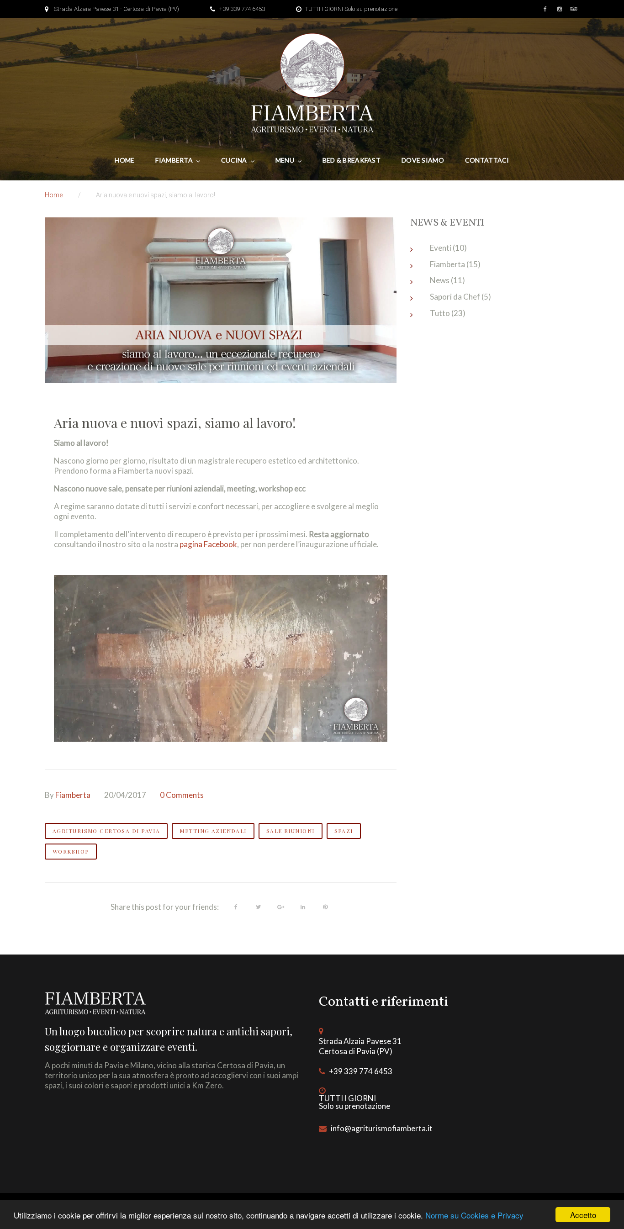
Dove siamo (423, 160)
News (439, 280)
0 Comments (182, 795)
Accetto (583, 1214)
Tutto (440, 313)
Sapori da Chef (455, 296)
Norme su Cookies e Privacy (474, 1215)
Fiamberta (174, 160)
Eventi (440, 248)
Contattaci (487, 160)
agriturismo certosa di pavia (106, 830)
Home (124, 160)
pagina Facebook (208, 544)
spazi (343, 830)
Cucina (234, 160)
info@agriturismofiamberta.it (382, 1128)
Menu (284, 160)
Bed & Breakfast (352, 160)
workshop (71, 851)
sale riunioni (290, 830)
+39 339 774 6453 (242, 8)
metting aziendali (213, 830)
